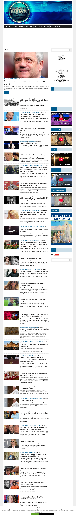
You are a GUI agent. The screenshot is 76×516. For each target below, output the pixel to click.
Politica (15, 26)
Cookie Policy (40, 512)
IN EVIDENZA (32, 98)
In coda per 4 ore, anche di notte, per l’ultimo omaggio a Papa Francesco (34, 345)
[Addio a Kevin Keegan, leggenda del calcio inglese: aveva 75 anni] (26, 77)
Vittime (37, 240)
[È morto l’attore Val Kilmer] (11, 447)
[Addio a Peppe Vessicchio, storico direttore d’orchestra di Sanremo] (11, 234)
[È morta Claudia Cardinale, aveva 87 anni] (11, 264)
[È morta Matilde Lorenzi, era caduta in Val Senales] (11, 474)
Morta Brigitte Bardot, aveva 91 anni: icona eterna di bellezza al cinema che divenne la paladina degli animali (34, 214)
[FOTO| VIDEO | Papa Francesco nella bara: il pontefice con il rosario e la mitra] (11, 379)
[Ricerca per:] (61, 49)
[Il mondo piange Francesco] (11, 393)
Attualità (6, 78)
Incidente (32, 425)
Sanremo (37, 226)
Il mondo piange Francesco (27, 388)
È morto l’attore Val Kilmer (27, 442)
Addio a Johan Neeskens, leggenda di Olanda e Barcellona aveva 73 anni (32, 483)
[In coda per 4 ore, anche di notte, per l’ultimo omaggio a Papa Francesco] (11, 348)
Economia (26, 26)
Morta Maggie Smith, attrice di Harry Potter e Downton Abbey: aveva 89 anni (32, 498)
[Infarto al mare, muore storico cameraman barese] (11, 305)
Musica (29, 141)
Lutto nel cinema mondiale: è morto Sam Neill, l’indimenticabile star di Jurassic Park (32, 115)
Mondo (40, 26)
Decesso (31, 297)
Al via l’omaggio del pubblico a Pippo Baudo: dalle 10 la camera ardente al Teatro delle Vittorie (34, 316)
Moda (34, 269)
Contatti (10, 26)
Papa (37, 327)
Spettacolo (38, 112)
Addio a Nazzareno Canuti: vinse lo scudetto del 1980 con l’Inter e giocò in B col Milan (34, 199)
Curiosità (27, 327)
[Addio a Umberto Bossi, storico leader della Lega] (11, 160)
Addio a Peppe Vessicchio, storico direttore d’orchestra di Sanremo (34, 230)
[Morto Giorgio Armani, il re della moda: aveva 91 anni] (11, 276)
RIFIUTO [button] (51, 514)
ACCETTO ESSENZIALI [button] (44, 514)
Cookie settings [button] (26, 514)
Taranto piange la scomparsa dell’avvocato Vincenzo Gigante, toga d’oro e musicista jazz (33, 455)
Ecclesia (31, 327)
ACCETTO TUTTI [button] (35, 514)
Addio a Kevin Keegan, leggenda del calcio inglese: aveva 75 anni (24, 82)
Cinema (26, 112)
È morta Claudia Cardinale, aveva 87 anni (30, 259)
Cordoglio (27, 98)
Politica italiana (35, 153)
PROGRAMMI (46, 26)
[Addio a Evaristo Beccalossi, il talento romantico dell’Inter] (11, 134)
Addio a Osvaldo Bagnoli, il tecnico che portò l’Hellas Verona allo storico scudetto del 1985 (34, 101)
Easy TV (51, 26)
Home (6, 26)
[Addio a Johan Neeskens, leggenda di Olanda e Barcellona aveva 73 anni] (11, 488)
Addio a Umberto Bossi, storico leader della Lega (32, 155)
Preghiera (41, 398)
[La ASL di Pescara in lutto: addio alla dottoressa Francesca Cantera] (11, 289)
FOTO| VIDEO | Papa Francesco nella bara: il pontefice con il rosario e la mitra (34, 374)
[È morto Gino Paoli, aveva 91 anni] (11, 148)
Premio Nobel (39, 411)
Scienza (35, 26)
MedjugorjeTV (58, 26)
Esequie (35, 165)
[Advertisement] (38, 38)
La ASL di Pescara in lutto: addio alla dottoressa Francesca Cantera (32, 285)
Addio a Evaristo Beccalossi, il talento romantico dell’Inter (32, 130)
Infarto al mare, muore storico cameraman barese (33, 299)
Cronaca (21, 26)
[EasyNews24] (38, 12)
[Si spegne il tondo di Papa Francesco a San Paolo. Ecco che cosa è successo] (11, 334)
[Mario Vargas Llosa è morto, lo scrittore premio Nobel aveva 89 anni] (11, 418)
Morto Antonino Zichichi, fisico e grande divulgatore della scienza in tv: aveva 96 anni (33, 184)
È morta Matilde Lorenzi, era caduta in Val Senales (33, 468)
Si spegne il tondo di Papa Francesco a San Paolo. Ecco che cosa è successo (34, 330)
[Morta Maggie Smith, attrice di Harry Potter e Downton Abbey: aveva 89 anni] (11, 502)
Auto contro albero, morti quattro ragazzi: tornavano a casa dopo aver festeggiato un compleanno (34, 428)
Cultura (31, 181)
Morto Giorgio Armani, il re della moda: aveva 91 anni (34, 271)
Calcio (9, 78)
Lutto (12, 78)
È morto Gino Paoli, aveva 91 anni (28, 143)
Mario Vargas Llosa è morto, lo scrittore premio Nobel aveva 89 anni (34, 414)
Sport (31, 26)
